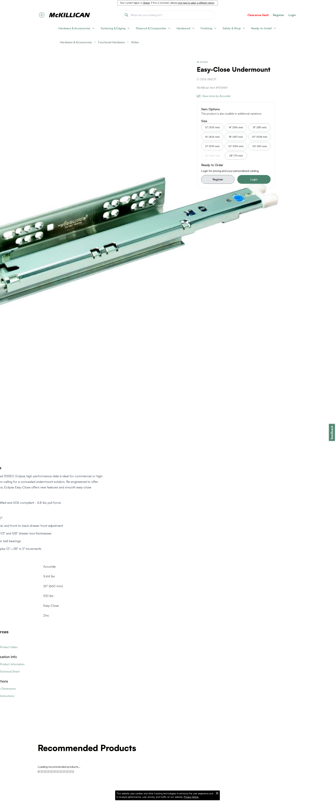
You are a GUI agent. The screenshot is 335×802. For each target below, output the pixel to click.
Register (218, 179)
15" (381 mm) (259, 127)
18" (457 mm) (236, 136)
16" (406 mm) (212, 136)
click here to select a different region (196, 2)
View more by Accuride (216, 96)
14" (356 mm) (236, 127)
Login (292, 15)
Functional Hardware (111, 42)
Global (146, 2)
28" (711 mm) (236, 155)
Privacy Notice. (191, 797)
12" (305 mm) (212, 127)
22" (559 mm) (235, 146)
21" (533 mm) (212, 146)
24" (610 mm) (259, 146)
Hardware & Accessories (76, 42)
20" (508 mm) (259, 136)
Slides (135, 42)
